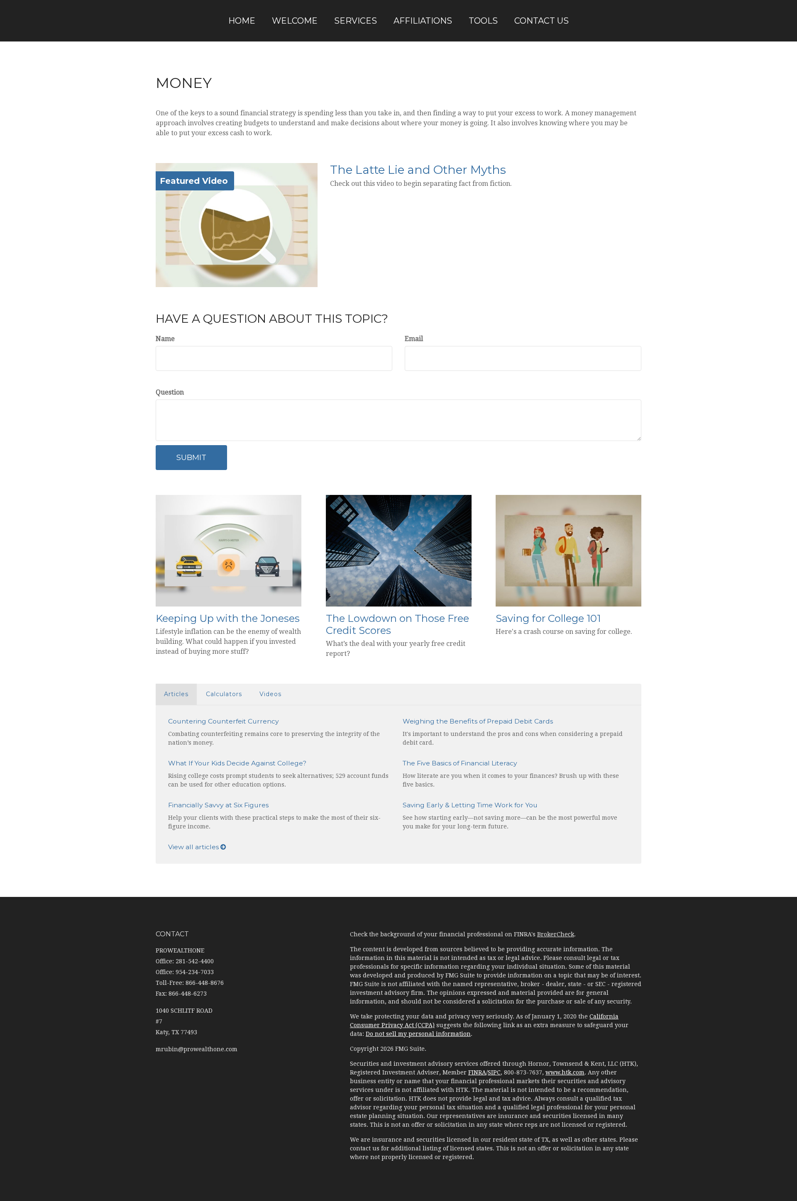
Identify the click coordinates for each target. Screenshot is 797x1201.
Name (165, 339)
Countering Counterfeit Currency (223, 721)
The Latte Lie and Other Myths (418, 170)
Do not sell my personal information (418, 1033)
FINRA (477, 1072)
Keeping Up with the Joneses (228, 618)
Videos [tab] (270, 694)
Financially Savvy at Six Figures (218, 805)
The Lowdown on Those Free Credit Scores (397, 624)
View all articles (194, 847)
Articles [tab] (176, 694)
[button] (295, 21)
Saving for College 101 (548, 618)
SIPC (494, 1072)
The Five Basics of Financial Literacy (460, 763)
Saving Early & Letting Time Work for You (470, 805)
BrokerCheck (555, 934)
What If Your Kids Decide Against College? (237, 763)
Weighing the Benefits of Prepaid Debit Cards (478, 721)
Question (170, 392)
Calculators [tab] (224, 694)
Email (414, 339)
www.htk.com (564, 1072)
